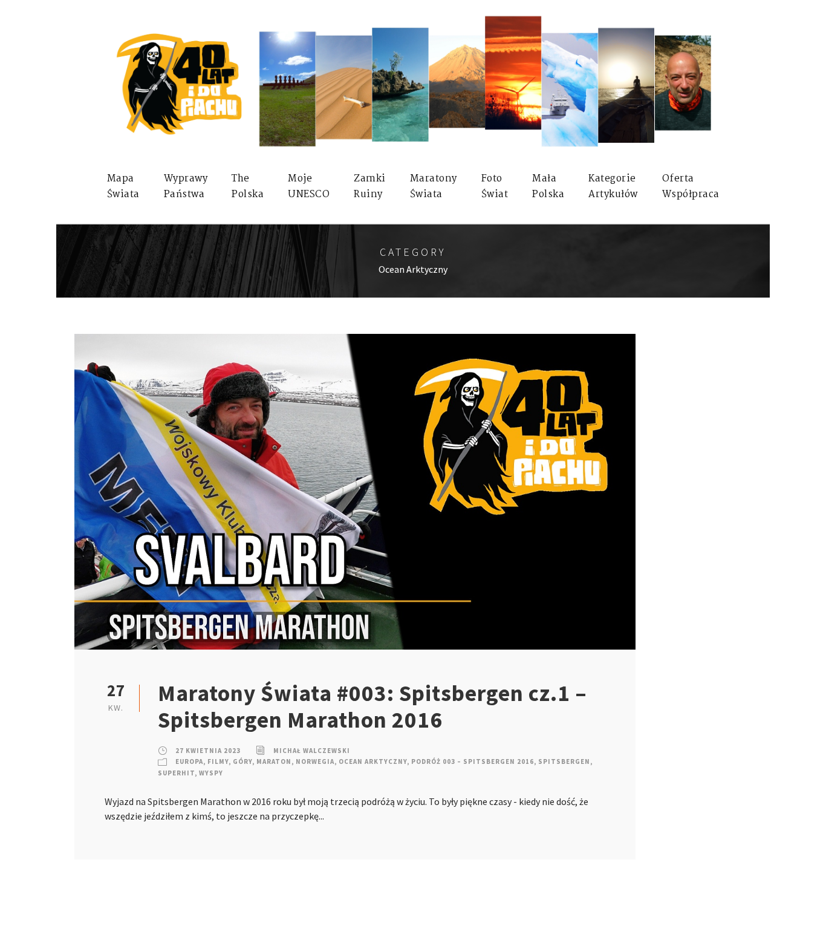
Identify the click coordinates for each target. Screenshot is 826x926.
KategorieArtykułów (613, 186)
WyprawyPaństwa (186, 186)
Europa (189, 761)
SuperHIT (176, 773)
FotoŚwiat (495, 186)
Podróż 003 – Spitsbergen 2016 (472, 761)
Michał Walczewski (311, 750)
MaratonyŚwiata (433, 186)
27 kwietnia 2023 (208, 750)
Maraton (273, 761)
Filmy (218, 761)
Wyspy (211, 773)
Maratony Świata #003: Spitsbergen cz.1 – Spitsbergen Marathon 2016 (372, 706)
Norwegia (315, 761)
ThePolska (248, 186)
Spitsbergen (564, 761)
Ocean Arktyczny (373, 761)
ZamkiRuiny (370, 186)
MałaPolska (548, 186)
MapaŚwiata (123, 186)
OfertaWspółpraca (691, 186)
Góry (242, 761)
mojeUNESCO (309, 186)
